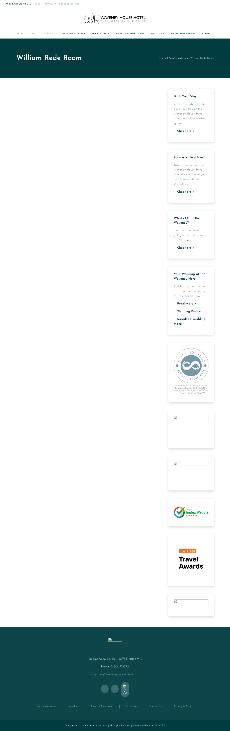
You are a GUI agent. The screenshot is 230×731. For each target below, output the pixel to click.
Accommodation (46, 706)
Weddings (73, 706)
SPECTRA (160, 726)
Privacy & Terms (183, 706)
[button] (221, 33)
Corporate (131, 706)
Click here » (185, 131)
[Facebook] (105, 689)
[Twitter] (115, 689)
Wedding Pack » (188, 311)
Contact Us (155, 706)
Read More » (186, 303)
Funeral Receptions (102, 706)
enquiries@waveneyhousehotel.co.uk (57, 4)
